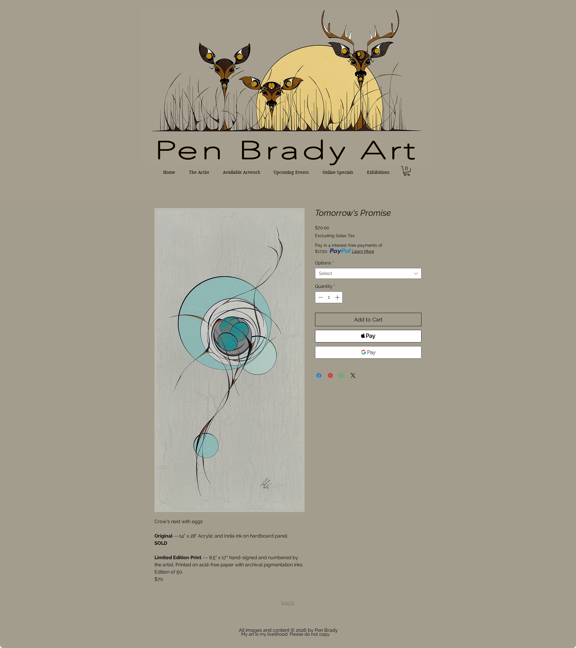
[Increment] (338, 297)
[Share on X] (353, 375)
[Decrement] (320, 297)
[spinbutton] (329, 297)
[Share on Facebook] (318, 375)
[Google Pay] (368, 352)
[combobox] (368, 273)
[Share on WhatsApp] (341, 375)
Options (324, 263)
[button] (406, 171)
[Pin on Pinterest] (330, 375)
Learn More (363, 251)
